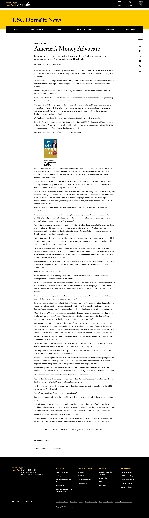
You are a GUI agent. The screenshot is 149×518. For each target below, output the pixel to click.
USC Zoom (102, 486)
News (36, 43)
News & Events (37, 29)
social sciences (56, 448)
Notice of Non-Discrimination (123, 502)
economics (45, 448)
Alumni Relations (126, 472)
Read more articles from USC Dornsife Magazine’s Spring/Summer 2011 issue (74, 429)
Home (16, 29)
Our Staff (81, 476)
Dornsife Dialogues (127, 480)
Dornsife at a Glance (62, 502)
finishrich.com (96, 418)
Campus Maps (82, 483)
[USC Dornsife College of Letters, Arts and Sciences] (18, 5)
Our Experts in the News (83, 29)
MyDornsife (103, 478)
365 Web (102, 482)
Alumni (43, 43)
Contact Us (130, 29)
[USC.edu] (141, 4)
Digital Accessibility (91, 502)
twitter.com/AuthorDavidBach (97, 421)
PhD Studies (60, 486)
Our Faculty (81, 472)
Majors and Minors (62, 472)
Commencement (126, 483)
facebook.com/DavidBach (53, 421)
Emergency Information (106, 502)
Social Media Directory (85, 480)
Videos (58, 29)
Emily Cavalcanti (43, 64)
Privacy (81, 502)
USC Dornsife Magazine (129, 476)
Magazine (110, 29)
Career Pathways (126, 487)
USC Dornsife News (37, 21)
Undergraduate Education (65, 476)
